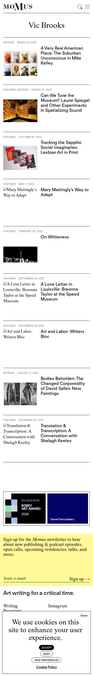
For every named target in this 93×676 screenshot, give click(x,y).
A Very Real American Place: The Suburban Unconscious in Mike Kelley (62, 56)
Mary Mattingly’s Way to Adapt (65, 192)
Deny (46, 654)
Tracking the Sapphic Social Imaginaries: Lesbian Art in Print (61, 147)
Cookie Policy (46, 667)
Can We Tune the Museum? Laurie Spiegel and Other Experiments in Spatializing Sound (65, 103)
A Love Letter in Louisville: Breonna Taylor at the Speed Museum (60, 292)
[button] (84, 615)
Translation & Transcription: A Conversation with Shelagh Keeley (59, 433)
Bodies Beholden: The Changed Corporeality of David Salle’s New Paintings (63, 386)
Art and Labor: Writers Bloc (62, 334)
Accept (47, 647)
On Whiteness (55, 237)
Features (9, 89)
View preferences (46, 660)
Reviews (8, 42)
